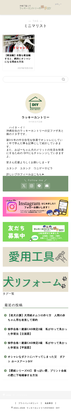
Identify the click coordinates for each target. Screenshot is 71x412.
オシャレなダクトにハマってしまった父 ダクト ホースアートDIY (36, 359)
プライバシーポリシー (28, 403)
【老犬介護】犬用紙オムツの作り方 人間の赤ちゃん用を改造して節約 (36, 317)
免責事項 (49, 403)
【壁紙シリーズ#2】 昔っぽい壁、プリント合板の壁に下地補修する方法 (37, 373)
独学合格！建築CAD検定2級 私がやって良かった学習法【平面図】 (37, 345)
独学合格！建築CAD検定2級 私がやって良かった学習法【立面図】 (37, 331)
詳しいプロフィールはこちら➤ (25, 174)
